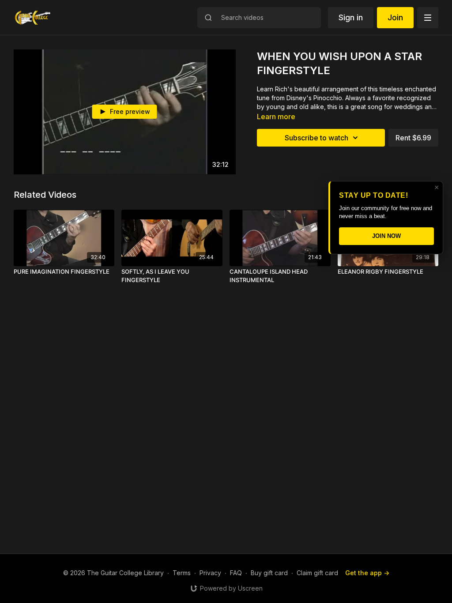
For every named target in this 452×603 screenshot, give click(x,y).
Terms (182, 573)
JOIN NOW (386, 236)
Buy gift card (269, 573)
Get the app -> (367, 573)
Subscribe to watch (316, 137)
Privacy (210, 573)
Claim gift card (317, 573)
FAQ (236, 573)
